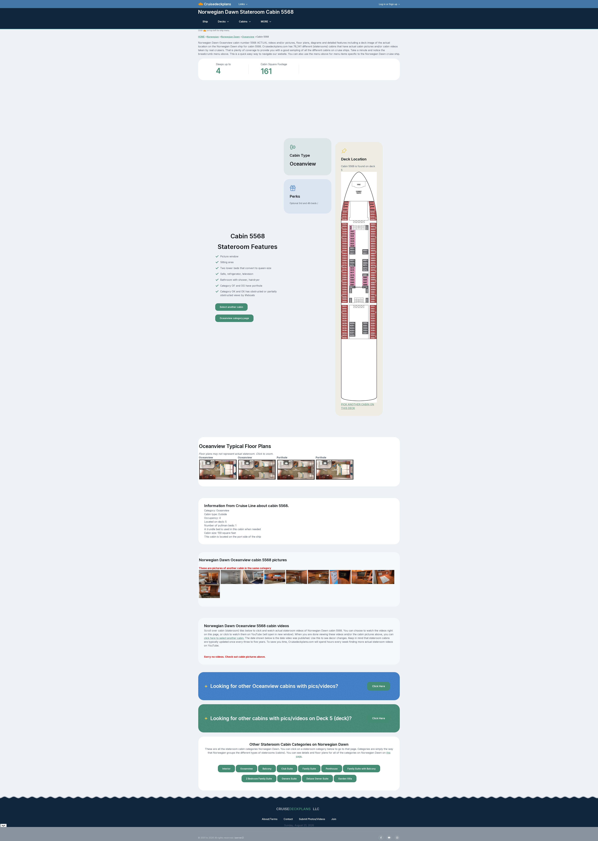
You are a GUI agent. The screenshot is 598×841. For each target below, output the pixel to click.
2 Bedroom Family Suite (259, 778)
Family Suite (309, 768)
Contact (288, 819)
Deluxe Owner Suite (317, 778)
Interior (226, 768)
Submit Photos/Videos (312, 819)
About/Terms (269, 819)
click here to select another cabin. (224, 638)
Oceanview (248, 36)
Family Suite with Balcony (361, 768)
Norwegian (213, 36)
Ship (205, 21)
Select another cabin (231, 307)
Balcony (267, 768)
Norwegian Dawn (230, 36)
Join (333, 819)
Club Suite (287, 768)
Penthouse (332, 768)
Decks (222, 21)
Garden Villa (345, 778)
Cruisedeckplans (217, 4)
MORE (264, 21)
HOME (201, 36)
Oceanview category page (234, 318)
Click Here (378, 686)
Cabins (243, 21)
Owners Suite (289, 778)
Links (242, 4)
